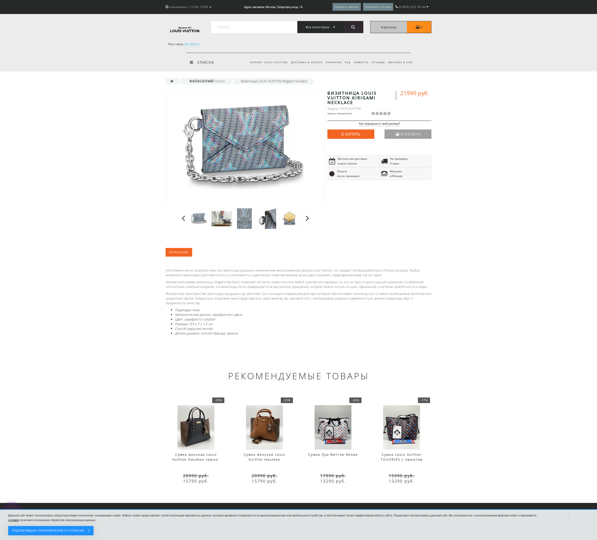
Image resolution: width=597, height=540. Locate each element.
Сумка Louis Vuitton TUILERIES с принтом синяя (402, 459)
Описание (179, 252)
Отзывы (378, 62)
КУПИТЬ (353, 134)
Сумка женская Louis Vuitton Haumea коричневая (264, 459)
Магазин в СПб (400, 62)
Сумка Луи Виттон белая (333, 454)
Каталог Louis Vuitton (269, 62)
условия (13, 520)
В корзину (411, 134)
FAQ (348, 62)
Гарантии (334, 62)
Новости (361, 62)
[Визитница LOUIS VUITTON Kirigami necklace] (199, 218)
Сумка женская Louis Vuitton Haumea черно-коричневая (195, 459)
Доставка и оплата (307, 62)
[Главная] (171, 81)
